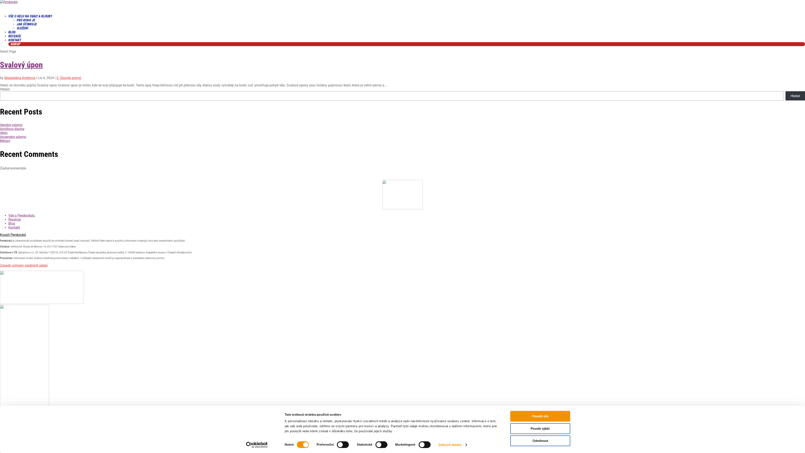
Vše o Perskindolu (21, 215)
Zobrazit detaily (449, 444)
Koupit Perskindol (13, 235)
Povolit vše (540, 416)
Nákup (15, 44)
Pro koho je (26, 20)
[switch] (343, 444)
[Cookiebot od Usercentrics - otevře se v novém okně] (257, 445)
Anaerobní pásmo (13, 137)
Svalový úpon (21, 64)
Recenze (14, 219)
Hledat (5, 89)
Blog (11, 223)
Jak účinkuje (27, 24)
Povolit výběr (540, 428)
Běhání (5, 141)
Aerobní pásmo (11, 125)
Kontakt (14, 227)
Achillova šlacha (12, 129)
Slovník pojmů (70, 78)
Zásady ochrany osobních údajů (24, 265)
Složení (22, 28)
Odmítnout (540, 441)
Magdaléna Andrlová (19, 78)
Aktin (4, 133)
